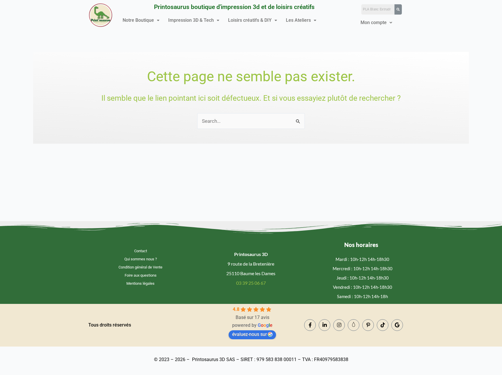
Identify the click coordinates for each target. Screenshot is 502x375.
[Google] (397, 325)
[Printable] (353, 325)
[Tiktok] (382, 325)
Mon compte (374, 22)
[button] (141, 20)
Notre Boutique (138, 20)
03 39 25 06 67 (251, 283)
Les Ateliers (298, 20)
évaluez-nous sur (249, 334)
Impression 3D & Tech (191, 20)
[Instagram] (339, 325)
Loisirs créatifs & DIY (250, 20)
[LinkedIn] (324, 325)
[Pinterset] (368, 325)
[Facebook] (310, 325)
